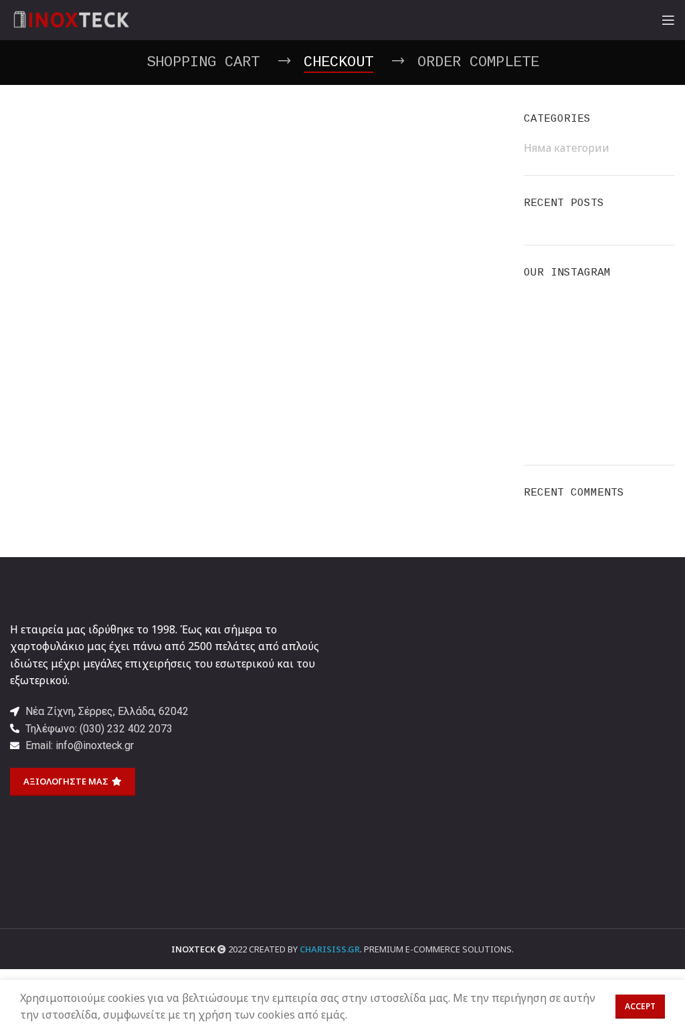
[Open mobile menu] (668, 20)
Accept (640, 1006)
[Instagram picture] (547, 317)
